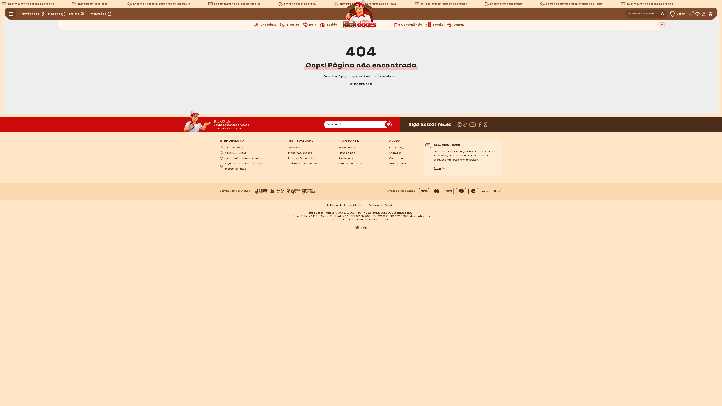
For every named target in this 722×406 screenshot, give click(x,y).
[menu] (11, 14)
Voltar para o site (361, 84)
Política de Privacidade (344, 205)
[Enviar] (388, 124)
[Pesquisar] (646, 14)
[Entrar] (704, 14)
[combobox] (642, 14)
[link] (251, 147)
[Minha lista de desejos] (697, 14)
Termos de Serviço (381, 205)
